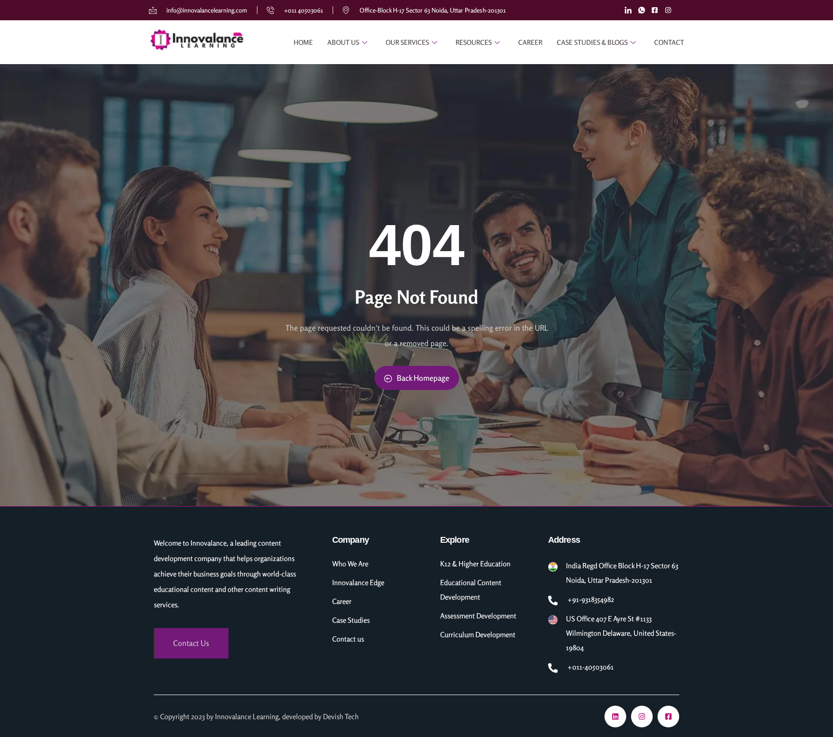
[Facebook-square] (668, 716)
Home (303, 42)
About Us (343, 42)
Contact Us (191, 643)
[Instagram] (642, 716)
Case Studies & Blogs (592, 42)
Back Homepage (423, 378)
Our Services (407, 42)
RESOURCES (474, 42)
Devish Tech (341, 716)
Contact (669, 42)
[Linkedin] (615, 716)
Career (530, 42)
